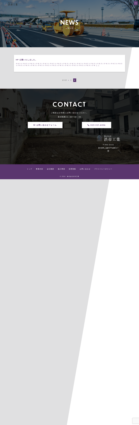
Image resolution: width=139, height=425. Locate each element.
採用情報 (72, 169)
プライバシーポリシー (103, 169)
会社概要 (50, 169)
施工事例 (61, 169)
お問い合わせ (85, 169)
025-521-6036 (98, 125)
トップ (29, 169)
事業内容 (39, 169)
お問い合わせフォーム (46, 125)
